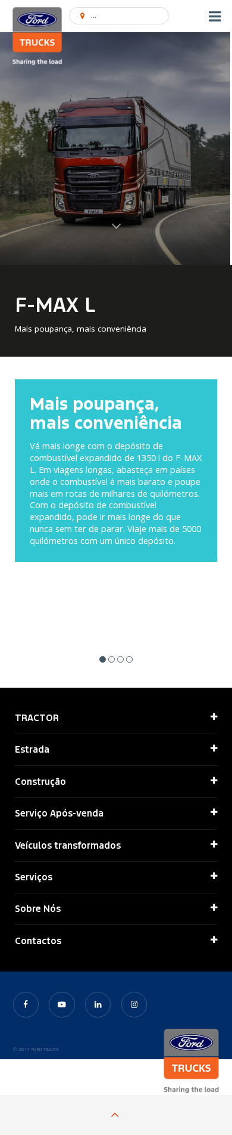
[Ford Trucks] (37, 37)
